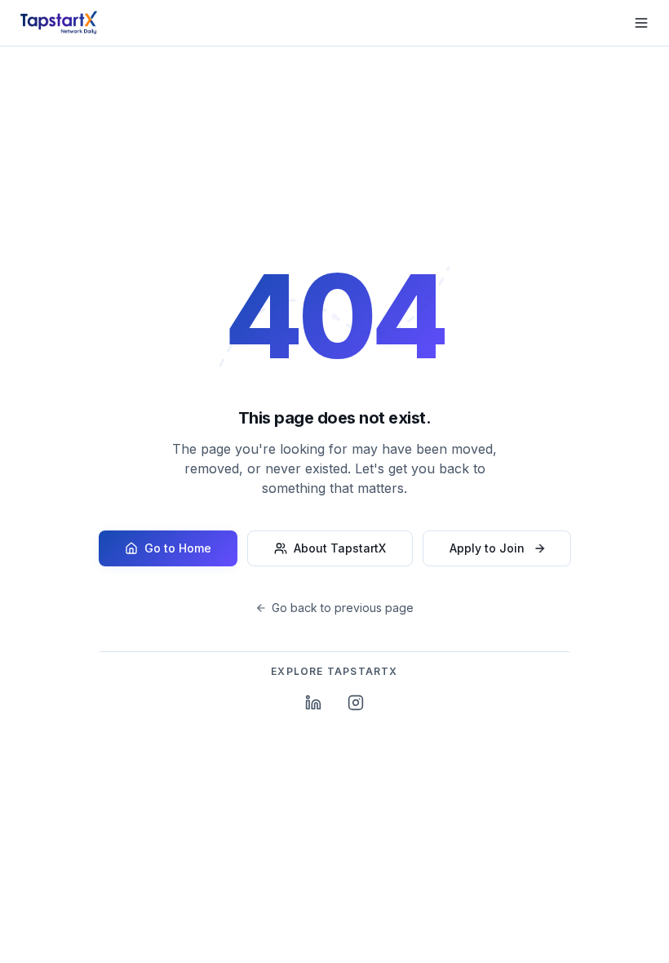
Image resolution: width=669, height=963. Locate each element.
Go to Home (177, 548)
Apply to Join (487, 548)
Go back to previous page (343, 608)
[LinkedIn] (313, 702)
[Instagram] (355, 702)
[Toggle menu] (641, 23)
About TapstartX (340, 548)
